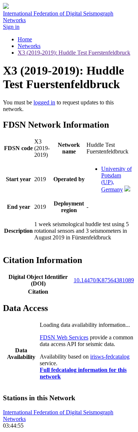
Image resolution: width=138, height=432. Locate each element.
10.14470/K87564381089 (104, 280)
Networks (29, 46)
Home (25, 39)
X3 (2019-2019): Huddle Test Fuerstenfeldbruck (74, 52)
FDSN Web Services (64, 337)
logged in (44, 102)
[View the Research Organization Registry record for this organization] (127, 189)
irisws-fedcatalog (110, 356)
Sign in (11, 27)
